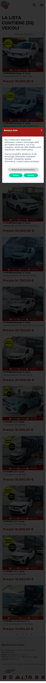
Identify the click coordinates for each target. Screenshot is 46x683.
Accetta (31, 175)
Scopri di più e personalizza (23, 170)
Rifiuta (16, 175)
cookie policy (26, 149)
